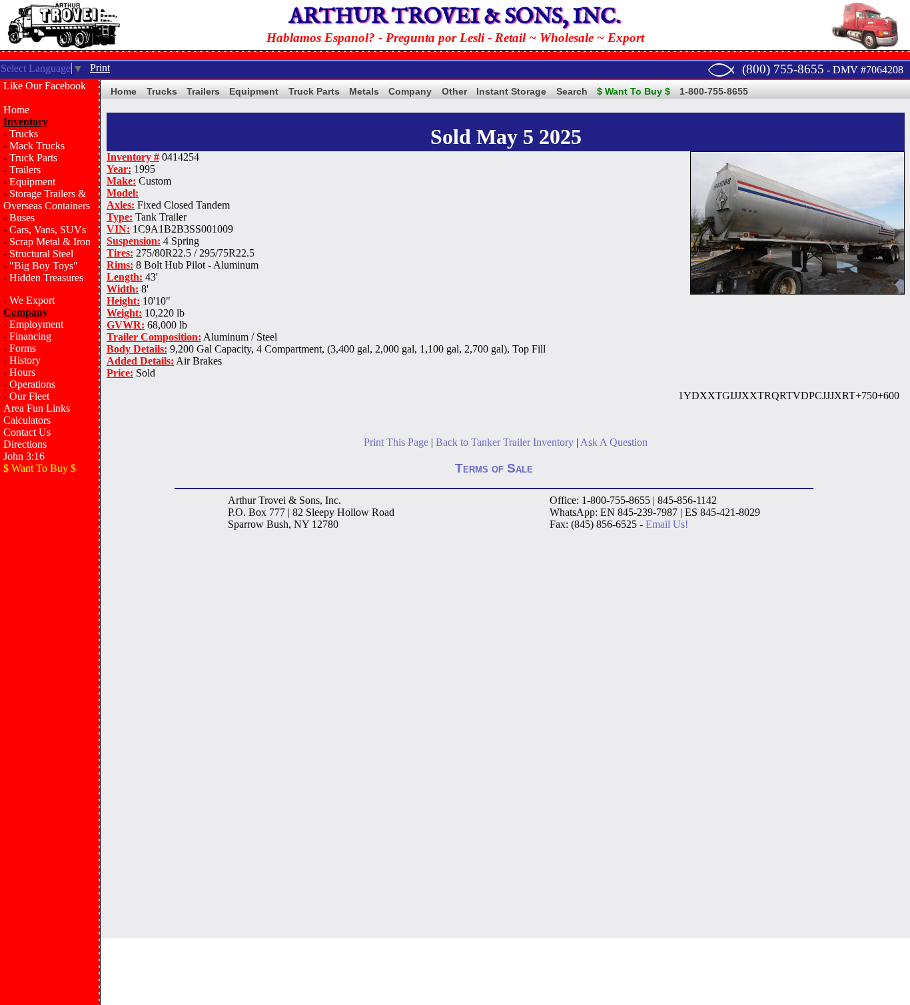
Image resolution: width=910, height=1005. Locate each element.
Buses (22, 217)
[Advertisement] (50, 697)
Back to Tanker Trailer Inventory (505, 442)
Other (454, 91)
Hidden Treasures (46, 277)
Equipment (32, 181)
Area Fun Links (36, 408)
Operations (32, 384)
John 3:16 (24, 456)
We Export (32, 300)
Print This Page (396, 442)
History (25, 360)
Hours (22, 372)
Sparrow (246, 524)
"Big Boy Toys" (43, 265)
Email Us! (667, 524)
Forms (22, 348)
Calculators (27, 420)
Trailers (25, 169)
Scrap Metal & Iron (50, 241)
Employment (36, 324)
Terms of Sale (494, 468)
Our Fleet (29, 396)
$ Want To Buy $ (633, 91)
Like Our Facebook (44, 85)
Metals (364, 91)
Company (410, 91)
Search (572, 91)
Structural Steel (41, 253)
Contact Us (27, 432)
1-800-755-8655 (714, 91)
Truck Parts (33, 157)
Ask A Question (614, 442)
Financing (30, 336)
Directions (25, 444)
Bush (277, 524)
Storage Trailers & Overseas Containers (46, 199)
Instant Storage (511, 91)
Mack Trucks (37, 145)
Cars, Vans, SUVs (47, 229)
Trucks (23, 133)
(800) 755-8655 (783, 69)
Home (16, 109)
